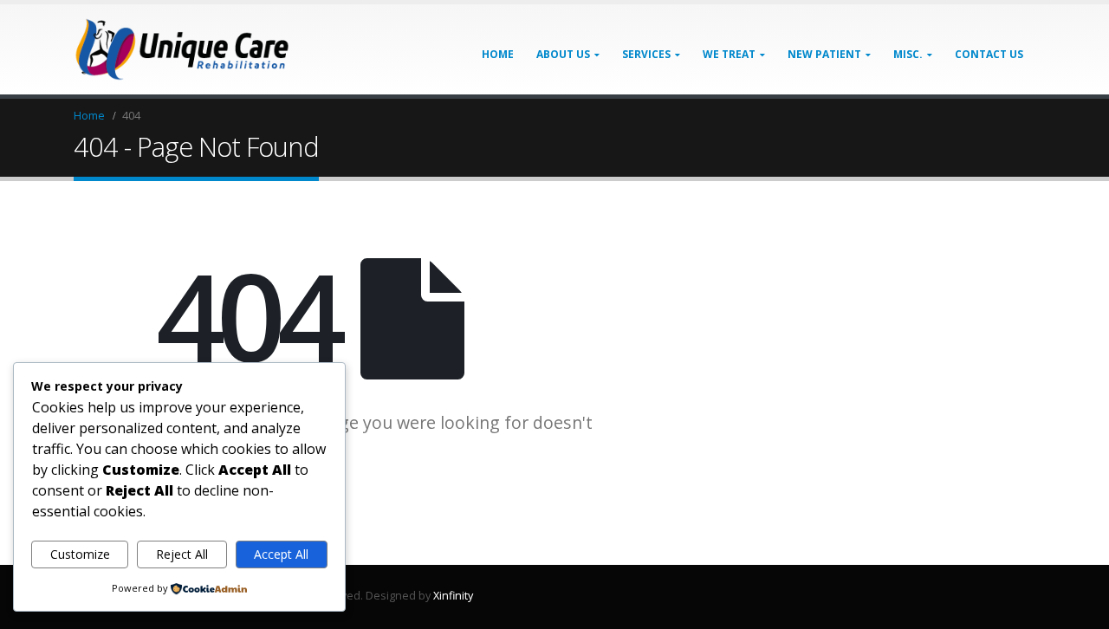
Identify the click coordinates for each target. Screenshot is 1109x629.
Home (498, 54)
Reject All (182, 554)
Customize (80, 554)
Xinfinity (453, 595)
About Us (563, 54)
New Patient (824, 54)
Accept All (281, 554)
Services (646, 54)
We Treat (729, 54)
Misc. (908, 54)
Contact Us (989, 54)
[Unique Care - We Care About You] (182, 49)
